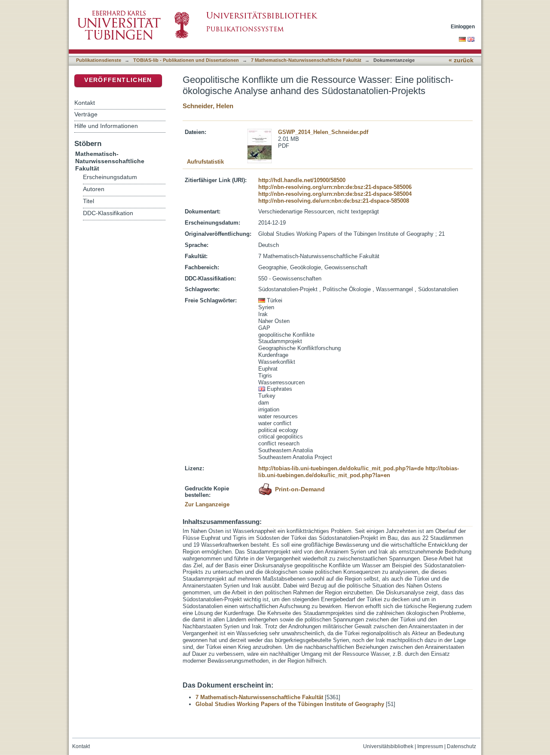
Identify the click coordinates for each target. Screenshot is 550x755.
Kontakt (84, 102)
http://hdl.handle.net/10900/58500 (301, 180)
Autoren (93, 189)
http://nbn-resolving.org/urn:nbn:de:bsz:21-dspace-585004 (335, 194)
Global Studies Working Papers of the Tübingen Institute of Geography (290, 704)
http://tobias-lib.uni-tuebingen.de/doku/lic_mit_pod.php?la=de (341, 468)
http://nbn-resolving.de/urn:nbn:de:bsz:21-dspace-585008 (333, 201)
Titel (88, 201)
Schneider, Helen (208, 106)
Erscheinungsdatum (110, 177)
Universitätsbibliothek (388, 746)
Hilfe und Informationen (106, 125)
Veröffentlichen (118, 80)
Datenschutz (461, 746)
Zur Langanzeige (207, 504)
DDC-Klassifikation (108, 213)
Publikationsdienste (98, 60)
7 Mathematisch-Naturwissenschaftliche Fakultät (306, 60)
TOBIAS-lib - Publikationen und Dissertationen (186, 60)
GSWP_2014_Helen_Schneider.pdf (323, 132)
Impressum (430, 746)
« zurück (461, 60)
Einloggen (463, 26)
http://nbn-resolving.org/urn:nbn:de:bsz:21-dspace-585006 (335, 187)
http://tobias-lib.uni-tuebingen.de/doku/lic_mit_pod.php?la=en (358, 471)
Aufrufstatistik (205, 161)
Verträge (86, 114)
